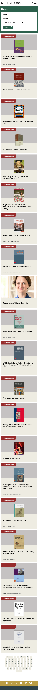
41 (28, 666)
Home (8, 688)
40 (25, 666)
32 (28, 663)
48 (23, 668)
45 (14, 668)
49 (26, 668)
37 (15, 666)
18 (12, 661)
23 (28, 661)
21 (21, 661)
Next (19, 670)
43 (7, 668)
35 (9, 666)
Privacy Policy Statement (23, 688)
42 (31, 666)
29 (18, 663)
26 (9, 663)
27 (12, 663)
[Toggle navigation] (35, 2)
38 (18, 666)
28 (15, 663)
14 (28, 659)
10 (15, 659)
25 (6, 663)
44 (11, 668)
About (13, 688)
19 (15, 661)
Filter (6, 27)
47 (20, 668)
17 (9, 661)
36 (12, 666)
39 (22, 666)
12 (21, 659)
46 (17, 668)
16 (6, 661)
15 (31, 659)
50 (29, 668)
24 (31, 661)
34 (6, 666)
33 (31, 663)
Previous (9, 656)
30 (22, 663)
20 (18, 661)
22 (25, 661)
